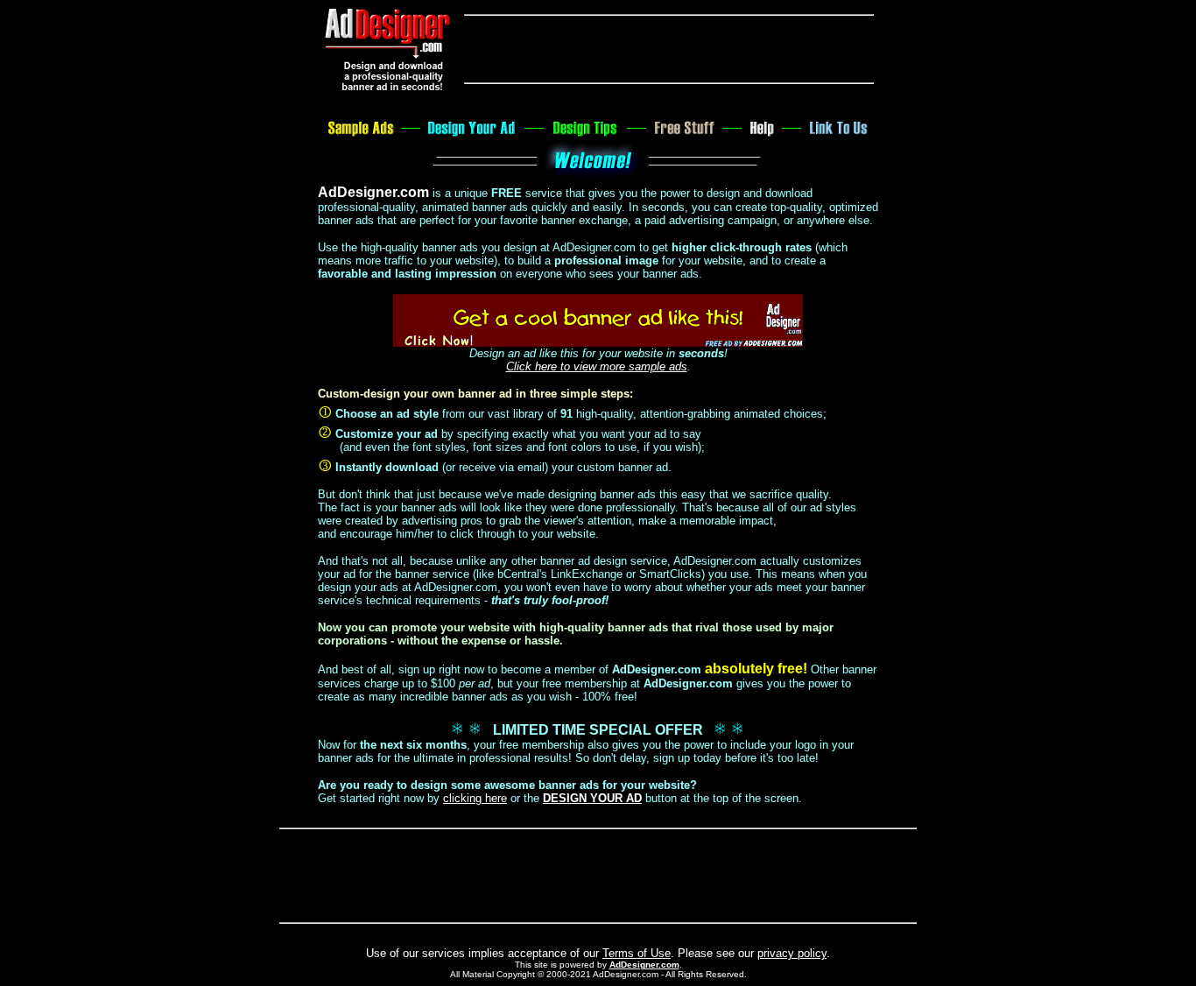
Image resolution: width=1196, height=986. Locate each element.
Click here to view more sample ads (596, 366)
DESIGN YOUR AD (592, 798)
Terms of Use (636, 953)
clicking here (475, 798)
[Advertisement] (669, 49)
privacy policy (792, 953)
